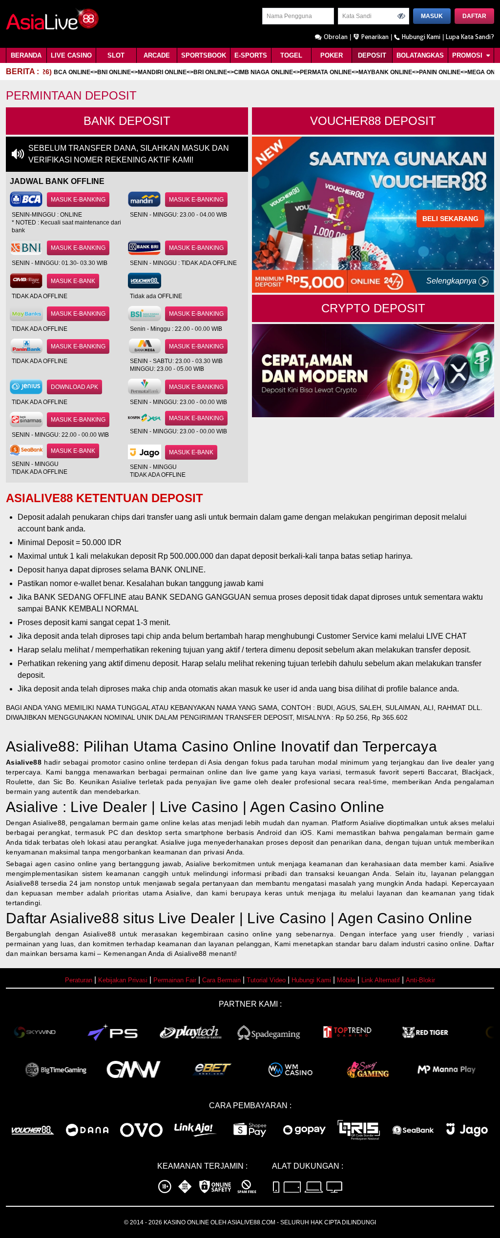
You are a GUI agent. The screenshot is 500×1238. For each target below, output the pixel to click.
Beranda (26, 55)
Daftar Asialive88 (62, 918)
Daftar (474, 16)
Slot (116, 55)
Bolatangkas (420, 55)
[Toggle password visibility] (401, 16)
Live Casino (71, 55)
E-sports (250, 55)
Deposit (372, 55)
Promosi (468, 55)
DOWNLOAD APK (74, 387)
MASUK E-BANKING (78, 199)
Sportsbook (203, 55)
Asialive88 (24, 762)
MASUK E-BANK (73, 281)
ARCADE (157, 55)
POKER (331, 55)
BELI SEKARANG (450, 219)
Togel (291, 55)
